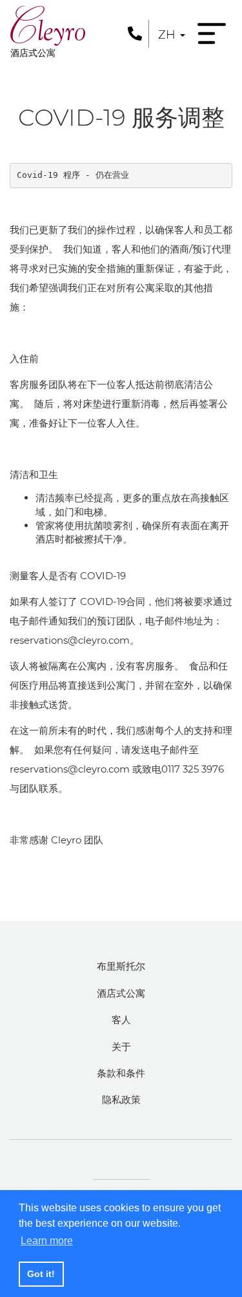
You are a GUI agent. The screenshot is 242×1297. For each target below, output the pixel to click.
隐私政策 (121, 1099)
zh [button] (168, 35)
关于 (121, 1047)
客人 (121, 1020)
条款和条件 (121, 1073)
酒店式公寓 (121, 993)
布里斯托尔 (121, 966)
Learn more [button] (47, 1240)
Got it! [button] (41, 1274)
